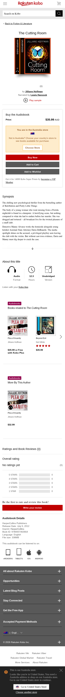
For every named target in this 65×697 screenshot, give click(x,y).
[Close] (61, 670)
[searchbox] (32, 13)
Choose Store (32, 147)
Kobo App (23, 287)
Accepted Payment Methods (20, 621)
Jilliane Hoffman (34, 91)
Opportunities (11, 581)
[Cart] (59, 3)
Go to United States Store (34, 686)
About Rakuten (40, 662)
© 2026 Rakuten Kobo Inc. (16, 642)
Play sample (35, 100)
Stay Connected (12, 600)
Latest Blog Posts (13, 590)
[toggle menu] (5, 3)
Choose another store (26, 692)
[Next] (61, 337)
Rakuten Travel (44, 658)
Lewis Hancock (39, 95)
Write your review (32, 507)
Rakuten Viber (39, 653)
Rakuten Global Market (22, 658)
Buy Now (32, 157)
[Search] (59, 13)
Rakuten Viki (22, 653)
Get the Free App (13, 610)
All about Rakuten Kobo (17, 571)
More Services (22, 662)
